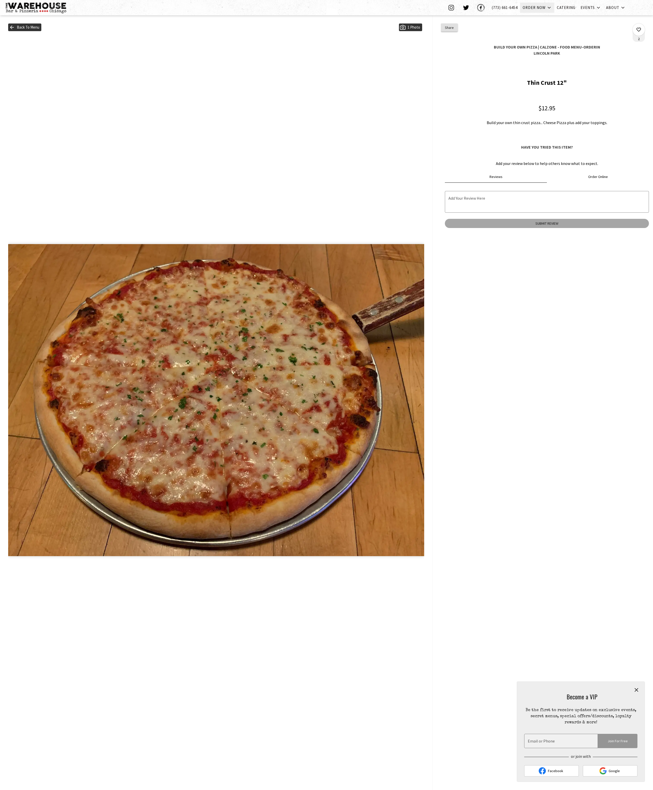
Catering (566, 7)
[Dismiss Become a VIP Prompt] (636, 690)
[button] (537, 8)
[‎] (452, 8)
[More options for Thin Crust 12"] (639, 29)
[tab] (496, 177)
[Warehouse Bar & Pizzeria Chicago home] (40, 7)
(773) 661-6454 (505, 7)
